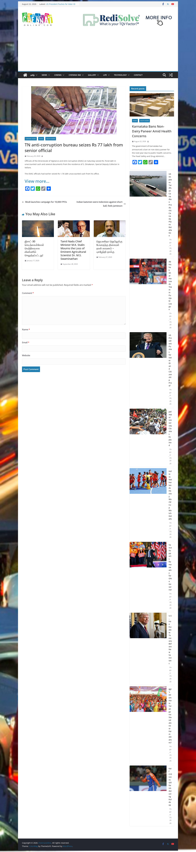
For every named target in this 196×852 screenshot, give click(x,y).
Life (105, 75)
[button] (36, 75)
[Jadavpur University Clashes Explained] (148, 438)
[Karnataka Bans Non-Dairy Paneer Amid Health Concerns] (152, 105)
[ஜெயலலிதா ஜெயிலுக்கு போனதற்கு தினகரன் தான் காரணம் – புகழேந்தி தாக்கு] (110, 222)
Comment (28, 293)
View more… (37, 181)
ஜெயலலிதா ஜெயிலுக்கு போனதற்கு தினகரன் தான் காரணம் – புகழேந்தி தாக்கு (109, 247)
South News (50, 139)
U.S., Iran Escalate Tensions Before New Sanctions (170, 639)
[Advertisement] (98, 51)
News (44, 75)
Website (26, 355)
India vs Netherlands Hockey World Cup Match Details (170, 495)
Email (25, 342)
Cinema (57, 75)
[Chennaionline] (25, 75)
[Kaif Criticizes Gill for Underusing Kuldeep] (148, 796)
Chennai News (31, 139)
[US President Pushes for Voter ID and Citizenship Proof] (148, 369)
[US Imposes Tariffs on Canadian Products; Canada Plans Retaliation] (148, 214)
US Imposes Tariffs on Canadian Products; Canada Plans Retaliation (170, 205)
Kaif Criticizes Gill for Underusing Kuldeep (170, 786)
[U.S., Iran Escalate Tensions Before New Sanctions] (148, 649)
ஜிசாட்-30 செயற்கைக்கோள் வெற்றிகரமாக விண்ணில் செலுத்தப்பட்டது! (34, 248)
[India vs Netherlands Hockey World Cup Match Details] (148, 504)
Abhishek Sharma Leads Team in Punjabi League (170, 285)
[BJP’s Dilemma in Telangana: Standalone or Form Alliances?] (148, 725)
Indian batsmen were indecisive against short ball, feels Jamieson (99, 203)
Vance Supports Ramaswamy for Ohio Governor (170, 567)
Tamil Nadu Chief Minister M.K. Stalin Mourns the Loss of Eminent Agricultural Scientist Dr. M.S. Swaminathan (73, 250)
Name (26, 329)
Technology (120, 75)
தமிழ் (33, 75)
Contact (138, 75)
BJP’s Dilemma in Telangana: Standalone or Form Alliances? (170, 716)
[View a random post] (171, 75)
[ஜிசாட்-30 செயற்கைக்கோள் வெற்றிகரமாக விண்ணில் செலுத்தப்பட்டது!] (38, 222)
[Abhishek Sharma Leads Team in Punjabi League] (148, 295)
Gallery (92, 75)
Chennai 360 (75, 75)
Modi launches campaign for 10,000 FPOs (46, 201)
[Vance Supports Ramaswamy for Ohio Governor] (148, 576)
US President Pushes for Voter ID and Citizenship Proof (170, 360)
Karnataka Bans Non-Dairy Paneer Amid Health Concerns (151, 131)
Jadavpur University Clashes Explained (170, 428)
